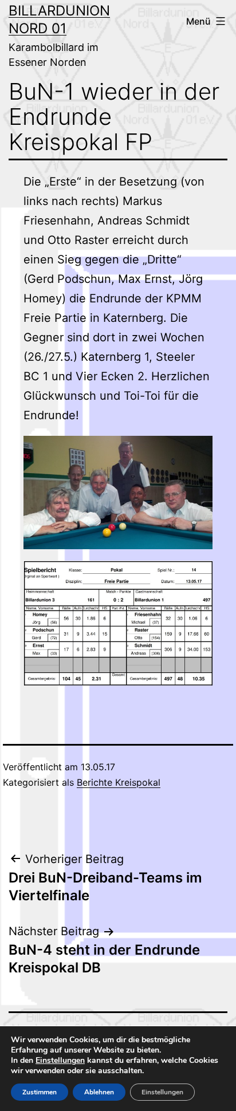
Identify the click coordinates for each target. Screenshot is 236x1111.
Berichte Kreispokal (118, 782)
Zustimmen (39, 1092)
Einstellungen (60, 1060)
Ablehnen (99, 1092)
